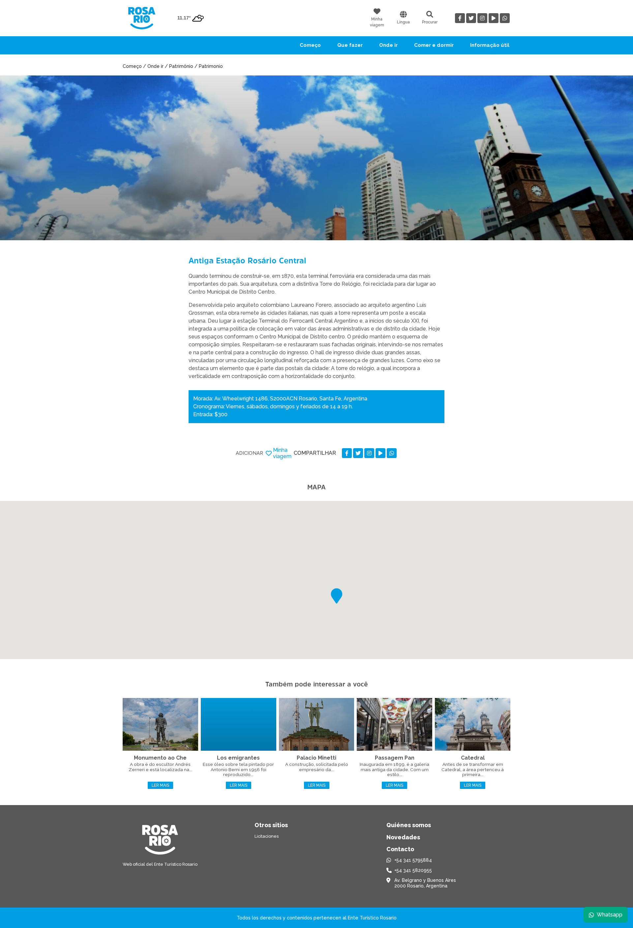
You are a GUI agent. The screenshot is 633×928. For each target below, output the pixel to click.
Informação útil (489, 45)
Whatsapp (609, 915)
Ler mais (160, 785)
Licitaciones (267, 836)
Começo (310, 45)
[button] (337, 596)
